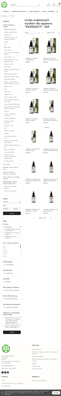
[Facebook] (2, 372)
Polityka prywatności (37, 369)
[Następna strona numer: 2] (59, 33)
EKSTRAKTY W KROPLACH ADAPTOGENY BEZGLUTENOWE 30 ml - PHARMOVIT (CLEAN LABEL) (51, 119)
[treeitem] (12, 25)
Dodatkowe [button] (35, 377)
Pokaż (12, 332)
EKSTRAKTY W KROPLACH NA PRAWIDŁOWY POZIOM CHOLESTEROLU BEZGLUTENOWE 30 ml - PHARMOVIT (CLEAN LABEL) (33, 210)
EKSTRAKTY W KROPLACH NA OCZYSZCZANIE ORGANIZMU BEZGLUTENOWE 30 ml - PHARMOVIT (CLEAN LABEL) (50, 149)
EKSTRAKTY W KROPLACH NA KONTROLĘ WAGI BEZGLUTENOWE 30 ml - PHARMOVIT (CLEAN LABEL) (33, 149)
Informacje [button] (35, 345)
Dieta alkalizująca (5, 386)
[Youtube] (8, 372)
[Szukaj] (20, 202)
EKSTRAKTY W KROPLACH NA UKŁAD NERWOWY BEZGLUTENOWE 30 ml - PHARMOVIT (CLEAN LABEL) (50, 210)
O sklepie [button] (4, 377)
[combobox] (32, 32)
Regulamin (34, 363)
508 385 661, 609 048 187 (8, 368)
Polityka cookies (36, 366)
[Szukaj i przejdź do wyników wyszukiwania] (39, 5)
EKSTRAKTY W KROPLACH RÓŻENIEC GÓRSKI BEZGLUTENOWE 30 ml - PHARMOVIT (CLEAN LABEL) (32, 119)
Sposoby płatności (36, 349)
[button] (6, 11)
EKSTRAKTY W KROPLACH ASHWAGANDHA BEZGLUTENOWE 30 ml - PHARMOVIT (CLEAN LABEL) (32, 59)
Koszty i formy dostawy (38, 356)
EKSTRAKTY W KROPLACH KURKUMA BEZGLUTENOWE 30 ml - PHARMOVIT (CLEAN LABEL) (51, 59)
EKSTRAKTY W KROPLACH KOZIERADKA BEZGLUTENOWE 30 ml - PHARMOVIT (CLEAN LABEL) (50, 89)
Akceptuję (56, 392)
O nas (3, 380)
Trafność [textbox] (26, 32)
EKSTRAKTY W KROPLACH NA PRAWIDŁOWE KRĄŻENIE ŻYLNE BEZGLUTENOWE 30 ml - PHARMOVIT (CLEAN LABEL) (33, 180)
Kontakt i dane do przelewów (39, 380)
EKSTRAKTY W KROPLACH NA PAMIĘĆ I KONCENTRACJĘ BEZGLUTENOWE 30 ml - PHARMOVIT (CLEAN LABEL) (50, 180)
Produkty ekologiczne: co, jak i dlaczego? (12, 383)
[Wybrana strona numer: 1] (51, 33)
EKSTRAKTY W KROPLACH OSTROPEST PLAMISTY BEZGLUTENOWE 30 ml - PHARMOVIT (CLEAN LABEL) (32, 89)
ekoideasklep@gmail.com (7, 366)
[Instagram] (5, 372)
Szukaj (12, 213)
